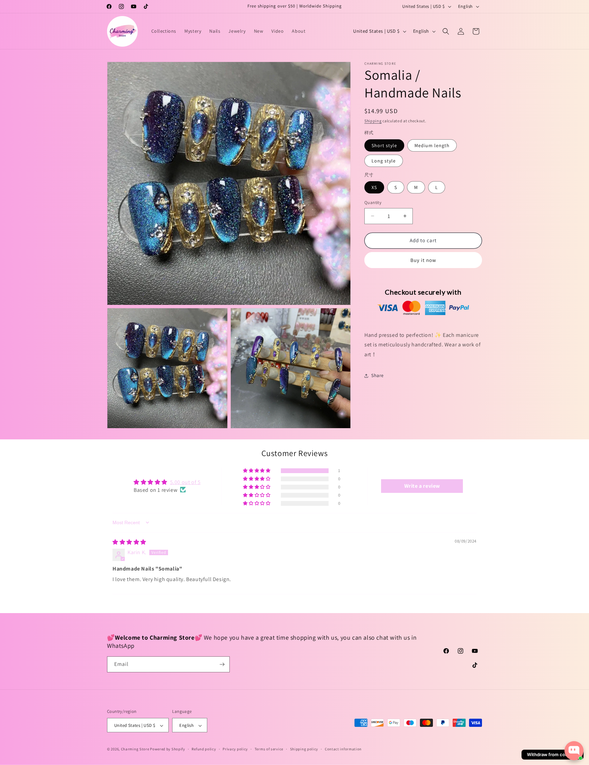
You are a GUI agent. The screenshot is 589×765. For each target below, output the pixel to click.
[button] (445, 31)
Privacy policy (235, 749)
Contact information (343, 749)
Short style (384, 145)
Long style (384, 161)
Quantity (372, 202)
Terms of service (269, 749)
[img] (129, 541)
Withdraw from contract (552, 754)
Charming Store (135, 749)
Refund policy (204, 749)
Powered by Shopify (167, 749)
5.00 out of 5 (185, 481)
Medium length (432, 145)
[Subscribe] (221, 664)
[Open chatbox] (574, 750)
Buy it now (423, 260)
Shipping (373, 120)
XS (374, 187)
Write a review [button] (422, 485)
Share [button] (377, 376)
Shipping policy (304, 749)
